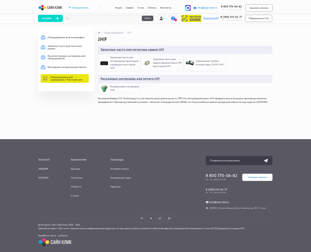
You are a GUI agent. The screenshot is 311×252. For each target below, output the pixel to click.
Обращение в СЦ (259, 18)
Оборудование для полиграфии (66, 37)
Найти (147, 18)
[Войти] (161, 18)
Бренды (75, 169)
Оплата (152, 7)
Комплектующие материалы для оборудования (66, 57)
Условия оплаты (120, 169)
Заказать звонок (259, 8)
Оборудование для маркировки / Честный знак (66, 78)
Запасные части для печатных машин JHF (132, 49)
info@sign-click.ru (207, 7)
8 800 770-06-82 (231, 6)
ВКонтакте (142, 218)
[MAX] (188, 8)
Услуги (43, 178)
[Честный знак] (191, 18)
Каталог (47, 18)
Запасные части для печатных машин (65, 47)
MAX (169, 218)
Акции (118, 7)
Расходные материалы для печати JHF (130, 78)
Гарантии (116, 186)
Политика (76, 178)
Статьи (75, 195)
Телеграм (151, 218)
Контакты (165, 7)
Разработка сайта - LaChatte (53, 236)
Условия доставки (121, 178)
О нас (141, 7)
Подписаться (265, 160)
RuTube (160, 218)
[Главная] (99, 32)
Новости (76, 186)
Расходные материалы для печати (67, 67)
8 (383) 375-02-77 (231, 17)
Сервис (130, 7)
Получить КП (211, 18)
